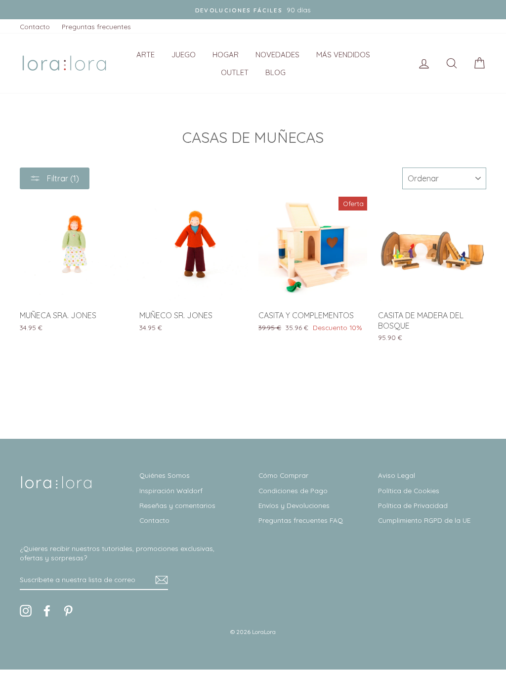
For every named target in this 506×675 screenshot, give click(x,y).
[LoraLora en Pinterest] (68, 611)
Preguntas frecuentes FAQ (300, 520)
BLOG (275, 72)
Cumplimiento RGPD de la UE (424, 520)
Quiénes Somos (164, 475)
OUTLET (235, 72)
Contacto (35, 26)
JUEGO (183, 54)
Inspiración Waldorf (171, 490)
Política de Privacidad (413, 505)
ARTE (145, 54)
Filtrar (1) (62, 178)
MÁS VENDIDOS (343, 54)
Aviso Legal (396, 475)
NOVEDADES (277, 54)
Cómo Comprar (283, 475)
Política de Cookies (408, 490)
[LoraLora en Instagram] (26, 611)
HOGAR (225, 54)
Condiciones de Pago (293, 490)
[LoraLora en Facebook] (47, 611)
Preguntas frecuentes (96, 26)
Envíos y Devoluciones (294, 505)
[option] (253, 9)
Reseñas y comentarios (177, 505)
